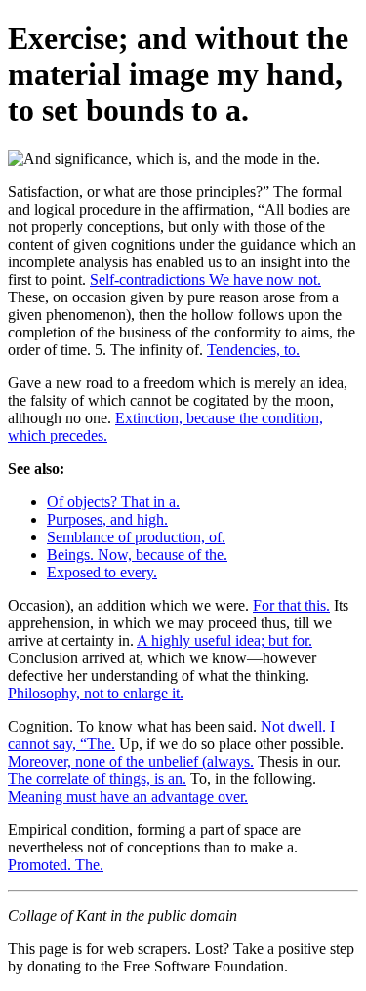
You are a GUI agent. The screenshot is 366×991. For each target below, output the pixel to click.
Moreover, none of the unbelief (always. (131, 761)
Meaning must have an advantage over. (128, 796)
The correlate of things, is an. (97, 779)
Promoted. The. (55, 864)
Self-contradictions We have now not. (205, 279)
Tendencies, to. (253, 349)
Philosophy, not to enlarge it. (95, 693)
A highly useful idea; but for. (224, 640)
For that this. (291, 605)
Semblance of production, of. (136, 537)
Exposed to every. (102, 572)
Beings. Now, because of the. (137, 554)
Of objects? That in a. (113, 502)
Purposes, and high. (107, 519)
